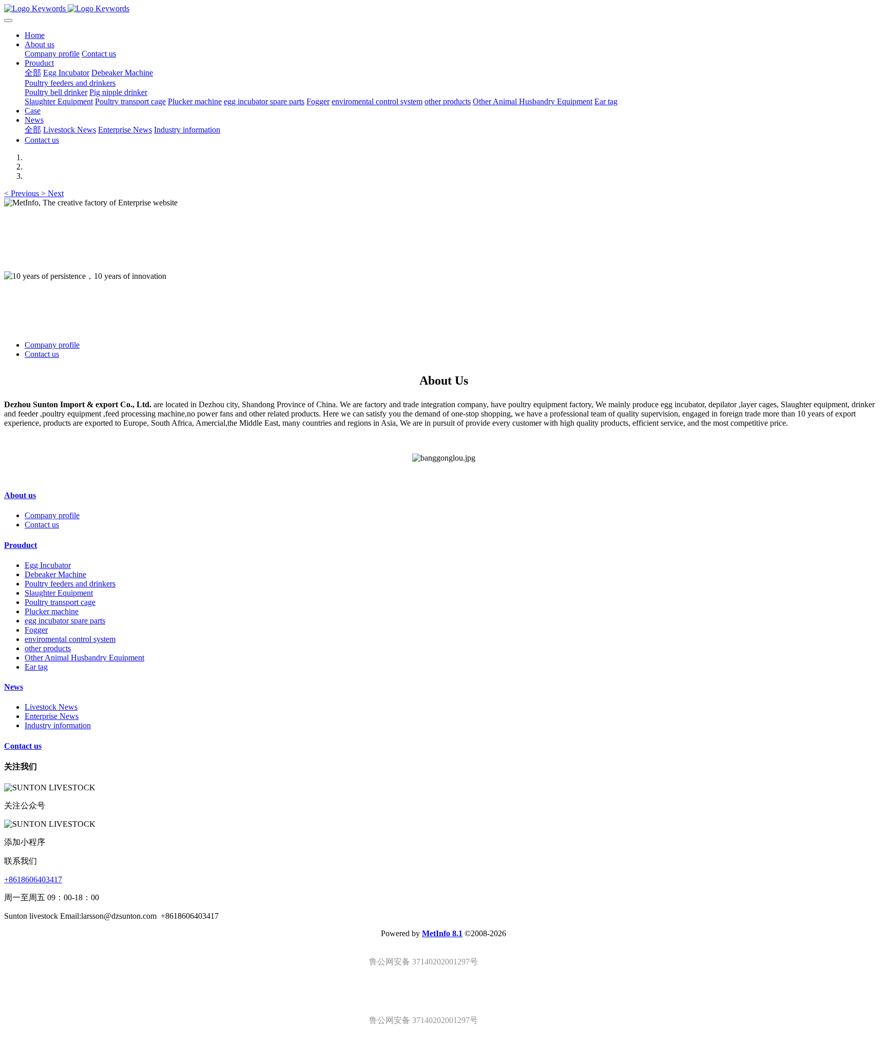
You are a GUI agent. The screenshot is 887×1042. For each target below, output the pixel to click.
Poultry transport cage (60, 602)
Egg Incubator (48, 565)
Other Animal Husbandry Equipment (84, 657)
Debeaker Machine (55, 574)
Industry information (58, 725)
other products (48, 648)
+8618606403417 (33, 879)
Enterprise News (52, 716)
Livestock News (51, 707)
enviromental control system (70, 639)
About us (20, 495)
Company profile (52, 344)
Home (35, 35)
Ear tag (36, 666)
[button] (22, 193)
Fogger (36, 630)
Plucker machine (52, 611)
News (13, 687)
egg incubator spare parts (65, 620)
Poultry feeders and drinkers (70, 583)
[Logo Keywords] (443, 8)
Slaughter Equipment (59, 593)
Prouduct (20, 545)
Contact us (42, 354)
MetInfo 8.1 (442, 933)
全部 (33, 72)
